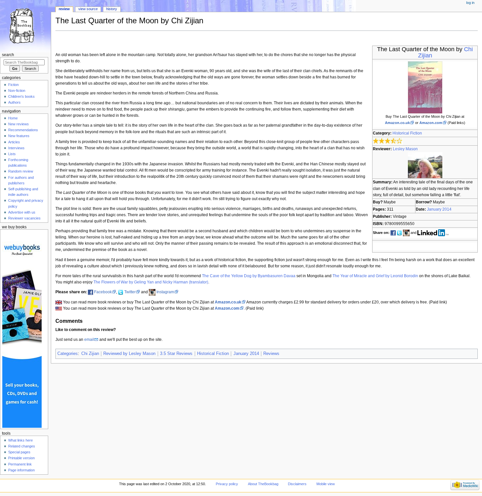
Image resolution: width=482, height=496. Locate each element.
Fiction (13, 85)
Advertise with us (21, 212)
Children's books (21, 96)
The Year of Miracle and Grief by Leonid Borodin (375, 276)
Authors (14, 102)
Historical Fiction (407, 133)
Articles (14, 142)
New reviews (18, 124)
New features (19, 136)
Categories (67, 353)
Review (64, 9)
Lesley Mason (405, 149)
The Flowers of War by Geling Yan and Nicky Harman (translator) (150, 282)
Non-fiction (16, 91)
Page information (21, 470)
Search (8, 55)
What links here (20, 440)
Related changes (21, 446)
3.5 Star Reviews (176, 353)
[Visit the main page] (25, 25)
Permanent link (20, 464)
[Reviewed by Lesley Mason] (425, 165)
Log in (470, 3)
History (111, 9)
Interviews (16, 148)
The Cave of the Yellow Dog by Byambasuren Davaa (248, 276)
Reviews (271, 353)
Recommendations (23, 130)
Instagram (165, 292)
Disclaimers (297, 484)
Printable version (21, 458)
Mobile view (325, 484)
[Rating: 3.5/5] (388, 141)
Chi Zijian (90, 353)
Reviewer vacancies (24, 218)
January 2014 (439, 209)
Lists (12, 154)
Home (13, 118)
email (89, 339)
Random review (20, 171)
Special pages (19, 452)
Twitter (130, 292)
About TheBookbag (263, 484)
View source (88, 9)
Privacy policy (227, 484)
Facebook (103, 292)
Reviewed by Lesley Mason (129, 353)
